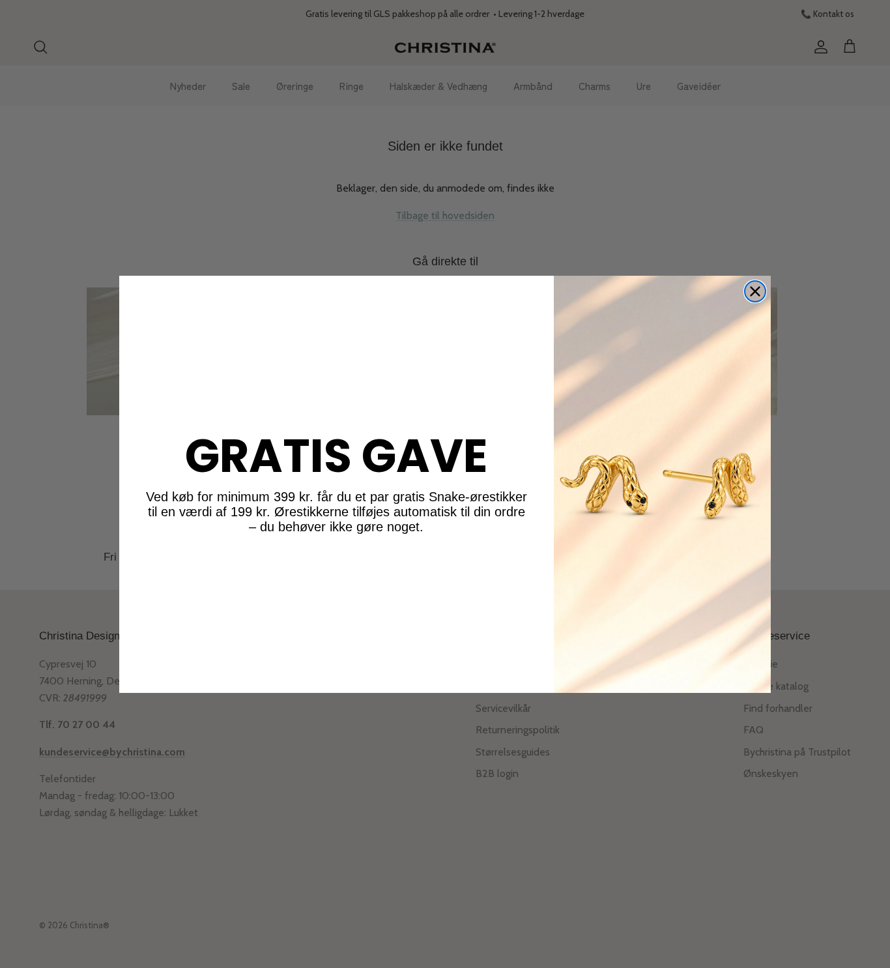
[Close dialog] (755, 291)
